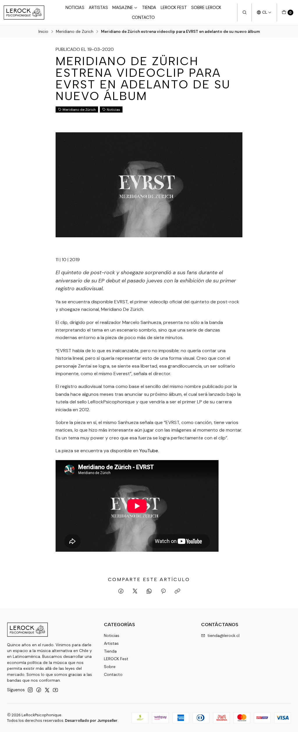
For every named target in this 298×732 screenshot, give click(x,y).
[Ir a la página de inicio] (24, 12)
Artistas (98, 7)
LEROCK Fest (174, 7)
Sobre (110, 666)
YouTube (148, 451)
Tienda (149, 7)
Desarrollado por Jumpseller (91, 720)
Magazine (122, 7)
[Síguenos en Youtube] (55, 690)
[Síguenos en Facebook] (39, 690)
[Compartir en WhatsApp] (149, 591)
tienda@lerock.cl (223, 635)
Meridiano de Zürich (74, 32)
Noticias (74, 7)
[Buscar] (244, 12)
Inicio (43, 32)
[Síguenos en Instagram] (30, 690)
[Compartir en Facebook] (121, 591)
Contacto (143, 17)
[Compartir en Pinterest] (163, 591)
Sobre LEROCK (206, 7)
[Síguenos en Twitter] (47, 690)
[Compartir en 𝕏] (135, 591)
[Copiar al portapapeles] (177, 591)
